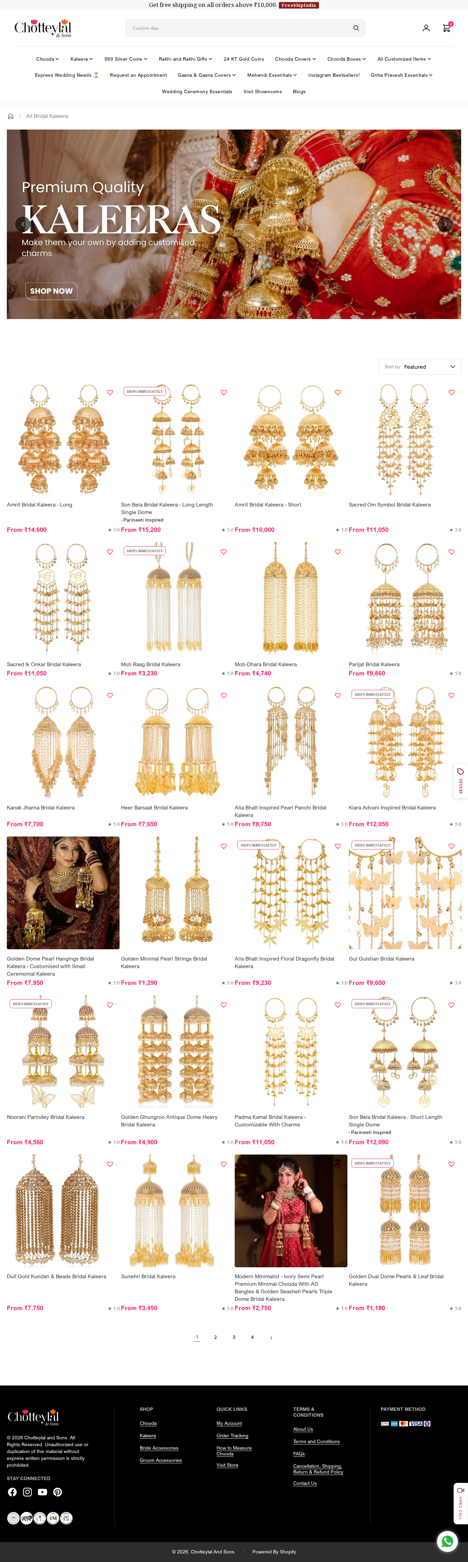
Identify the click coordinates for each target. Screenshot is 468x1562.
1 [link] (197, 1336)
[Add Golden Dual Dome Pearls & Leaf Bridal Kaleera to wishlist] (451, 1164)
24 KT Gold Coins (244, 59)
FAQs (299, 1453)
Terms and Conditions (316, 1441)
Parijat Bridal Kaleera (374, 664)
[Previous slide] (22, 224)
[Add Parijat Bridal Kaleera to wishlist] (451, 552)
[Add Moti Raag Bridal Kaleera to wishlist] (224, 552)
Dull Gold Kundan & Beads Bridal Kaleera (56, 1276)
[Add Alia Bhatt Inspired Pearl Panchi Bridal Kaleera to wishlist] (338, 695)
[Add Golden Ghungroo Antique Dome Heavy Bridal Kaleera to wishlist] (224, 1005)
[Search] (356, 28)
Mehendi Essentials (269, 75)
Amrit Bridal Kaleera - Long (39, 504)
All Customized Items (402, 59)
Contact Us (305, 1483)
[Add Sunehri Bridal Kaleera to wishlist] (224, 1164)
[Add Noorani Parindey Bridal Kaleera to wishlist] (110, 1005)
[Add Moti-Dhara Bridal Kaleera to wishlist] (338, 552)
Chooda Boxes (344, 59)
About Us (303, 1429)
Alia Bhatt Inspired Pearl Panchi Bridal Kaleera (281, 811)
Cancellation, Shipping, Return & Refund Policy (318, 1469)
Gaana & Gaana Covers (204, 75)
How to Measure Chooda (234, 1450)
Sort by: (393, 366)
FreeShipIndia (299, 5)
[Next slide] (445, 224)
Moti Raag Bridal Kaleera (150, 664)
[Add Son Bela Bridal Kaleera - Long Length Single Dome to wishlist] (224, 392)
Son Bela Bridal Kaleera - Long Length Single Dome (167, 508)
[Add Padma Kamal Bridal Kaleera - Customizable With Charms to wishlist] (338, 1005)
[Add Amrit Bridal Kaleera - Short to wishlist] (338, 392)
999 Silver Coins (123, 59)
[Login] (426, 28)
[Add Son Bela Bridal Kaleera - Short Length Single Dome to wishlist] (451, 1005)
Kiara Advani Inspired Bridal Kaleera (392, 807)
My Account (229, 1423)
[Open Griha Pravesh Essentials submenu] (430, 75)
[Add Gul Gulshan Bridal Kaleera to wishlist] (451, 846)
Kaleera (79, 59)
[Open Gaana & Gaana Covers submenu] (234, 75)
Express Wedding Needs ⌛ (67, 75)
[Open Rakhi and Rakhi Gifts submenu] (210, 59)
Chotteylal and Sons (212, 1551)
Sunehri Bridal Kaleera (148, 1276)
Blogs (299, 91)
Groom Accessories (161, 1460)
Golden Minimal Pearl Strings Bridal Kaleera (164, 962)
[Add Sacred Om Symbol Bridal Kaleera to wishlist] (451, 392)
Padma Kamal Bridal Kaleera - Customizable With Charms (270, 1120)
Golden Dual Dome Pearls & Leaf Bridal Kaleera (396, 1280)
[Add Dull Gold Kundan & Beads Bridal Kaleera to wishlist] (110, 1164)
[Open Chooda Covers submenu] (314, 59)
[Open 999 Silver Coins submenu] (145, 59)
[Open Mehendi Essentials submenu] (295, 75)
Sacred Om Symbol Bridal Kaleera (390, 504)
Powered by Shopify (274, 1551)
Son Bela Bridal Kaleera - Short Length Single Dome (395, 1120)
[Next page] (271, 1336)
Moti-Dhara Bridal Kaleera (266, 664)
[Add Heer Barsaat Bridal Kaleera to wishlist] (224, 695)
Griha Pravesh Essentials (399, 75)
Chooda (45, 59)
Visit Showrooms (263, 91)
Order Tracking (232, 1435)
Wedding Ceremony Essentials (197, 91)
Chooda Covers (293, 59)
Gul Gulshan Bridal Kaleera (381, 958)
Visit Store (227, 1465)
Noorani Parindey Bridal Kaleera (45, 1116)
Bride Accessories (159, 1448)
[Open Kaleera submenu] (91, 59)
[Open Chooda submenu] (57, 59)
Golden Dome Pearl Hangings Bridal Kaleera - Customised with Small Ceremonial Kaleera (50, 966)
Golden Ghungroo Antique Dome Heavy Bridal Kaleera (169, 1120)
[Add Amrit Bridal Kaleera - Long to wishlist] (110, 392)
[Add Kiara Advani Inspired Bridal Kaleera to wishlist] (451, 695)
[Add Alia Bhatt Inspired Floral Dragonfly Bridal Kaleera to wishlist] (338, 846)
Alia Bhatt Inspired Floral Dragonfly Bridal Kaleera (284, 962)
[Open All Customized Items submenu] (429, 59)
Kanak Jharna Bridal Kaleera (41, 807)
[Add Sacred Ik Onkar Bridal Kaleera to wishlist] (110, 552)
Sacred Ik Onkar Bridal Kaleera (44, 664)
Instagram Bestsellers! (334, 75)
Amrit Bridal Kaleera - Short (268, 504)
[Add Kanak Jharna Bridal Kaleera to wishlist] (110, 695)
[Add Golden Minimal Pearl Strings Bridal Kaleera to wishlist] (224, 846)
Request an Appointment (138, 75)
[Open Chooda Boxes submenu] (364, 59)
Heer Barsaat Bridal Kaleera (154, 807)
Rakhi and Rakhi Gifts (183, 59)
